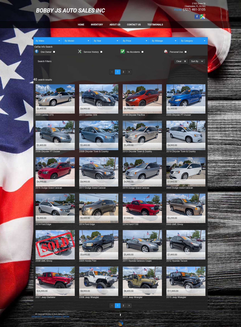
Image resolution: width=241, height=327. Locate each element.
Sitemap (66, 316)
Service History (91, 52)
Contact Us (35, 316)
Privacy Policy (46, 316)
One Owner (46, 52)
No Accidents (133, 52)
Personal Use (176, 52)
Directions (57, 316)
